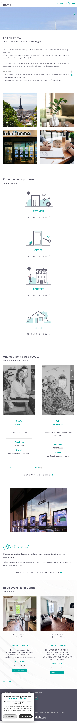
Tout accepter (25, 716)
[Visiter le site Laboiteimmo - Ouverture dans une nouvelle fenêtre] (38, 714)
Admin (41, 709)
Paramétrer (10, 716)
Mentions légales (34, 709)
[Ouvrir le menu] (74, 3)
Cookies (62, 709)
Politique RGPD (54, 709)
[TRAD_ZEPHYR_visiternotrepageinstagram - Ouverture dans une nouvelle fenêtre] (36, 695)
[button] (10, 468)
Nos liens (47, 709)
